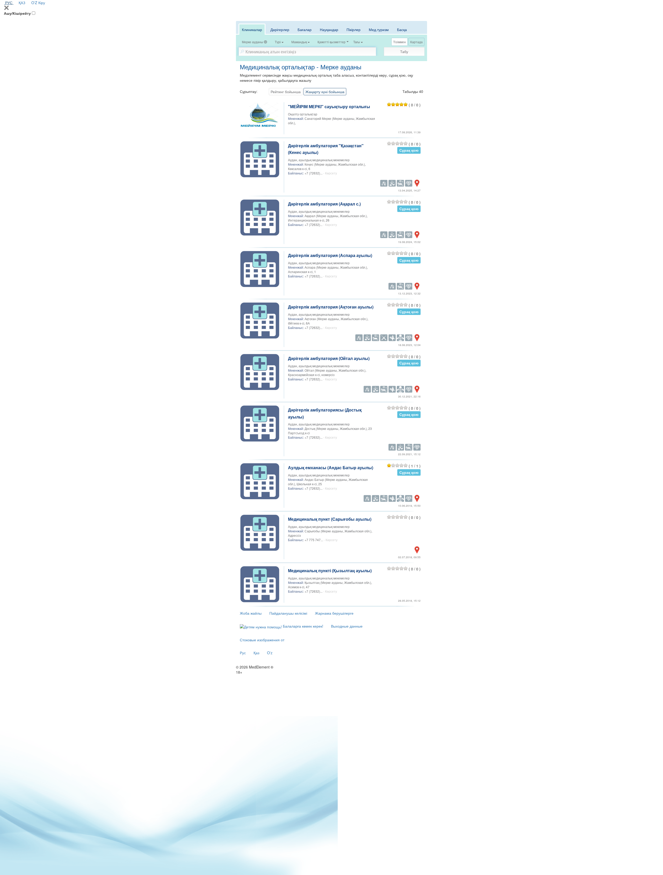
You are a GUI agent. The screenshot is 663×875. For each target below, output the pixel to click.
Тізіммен (399, 42)
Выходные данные (347, 626)
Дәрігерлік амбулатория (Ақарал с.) (324, 204)
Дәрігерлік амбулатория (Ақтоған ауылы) (330, 307)
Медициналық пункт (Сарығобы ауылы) (329, 519)
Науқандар (329, 29)
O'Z (34, 2)
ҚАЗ (22, 2)
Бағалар (305, 29)
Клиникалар (252, 29)
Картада (416, 42)
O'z (269, 652)
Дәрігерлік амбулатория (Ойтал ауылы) (329, 358)
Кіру (41, 2)
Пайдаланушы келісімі (288, 613)
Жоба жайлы (251, 613)
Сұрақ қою (409, 150)
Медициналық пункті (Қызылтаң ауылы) (330, 570)
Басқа (402, 29)
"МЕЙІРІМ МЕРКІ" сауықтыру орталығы (329, 106)
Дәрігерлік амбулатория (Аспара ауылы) (330, 255)
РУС (8, 2)
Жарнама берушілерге (334, 613)
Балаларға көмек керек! (302, 626)
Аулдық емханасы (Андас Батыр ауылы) (330, 467)
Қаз (256, 652)
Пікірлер (354, 29)
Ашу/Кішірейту (17, 13)
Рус (243, 652)
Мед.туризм (379, 29)
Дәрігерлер (279, 29)
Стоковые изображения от (262, 639)
